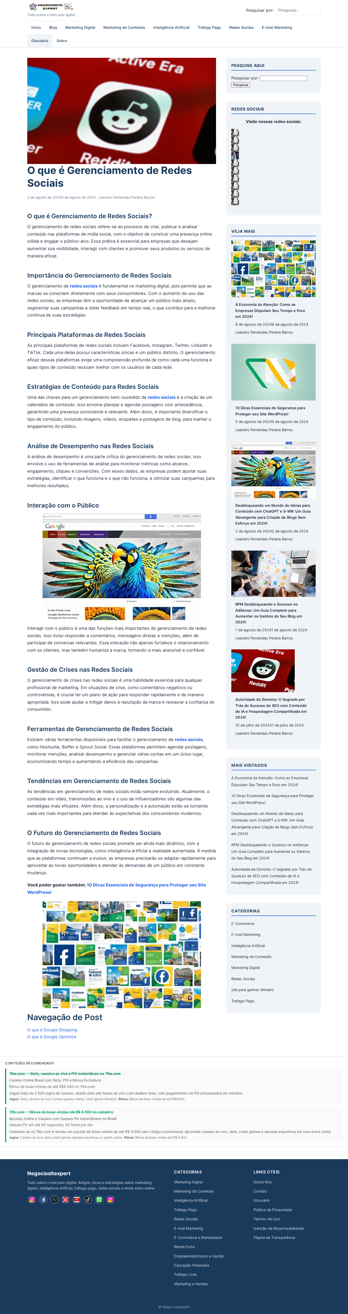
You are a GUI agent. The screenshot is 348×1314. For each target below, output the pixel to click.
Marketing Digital (80, 27)
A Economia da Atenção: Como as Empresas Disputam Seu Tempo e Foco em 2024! (270, 310)
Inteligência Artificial (171, 27)
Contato (260, 1191)
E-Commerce (242, 923)
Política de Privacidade (272, 1210)
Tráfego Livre (185, 1274)
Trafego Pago (243, 1001)
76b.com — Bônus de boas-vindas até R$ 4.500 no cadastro (61, 1112)
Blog (53, 27)
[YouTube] (76, 1199)
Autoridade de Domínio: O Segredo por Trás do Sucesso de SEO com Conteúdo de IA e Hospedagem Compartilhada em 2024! (271, 876)
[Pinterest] (65, 1199)
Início (36, 27)
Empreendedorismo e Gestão (199, 1256)
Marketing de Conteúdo (124, 27)
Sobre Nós (262, 1182)
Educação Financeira (191, 1265)
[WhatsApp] (99, 1199)
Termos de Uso (266, 1219)
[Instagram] (31, 1199)
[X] (54, 1199)
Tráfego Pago (209, 27)
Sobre (62, 40)
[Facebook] (43, 1199)
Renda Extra (184, 1246)
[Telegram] (110, 1199)
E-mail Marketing (277, 27)
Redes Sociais (241, 27)
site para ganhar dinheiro (252, 990)
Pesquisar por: (260, 10)
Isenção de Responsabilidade (278, 1228)
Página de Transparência (274, 1237)
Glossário (39, 40)
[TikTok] (87, 1199)
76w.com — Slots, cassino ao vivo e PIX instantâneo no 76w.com (65, 1073)
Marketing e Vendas (191, 1284)
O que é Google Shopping (52, 1029)
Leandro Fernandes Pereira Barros (127, 197)
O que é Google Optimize (51, 1036)
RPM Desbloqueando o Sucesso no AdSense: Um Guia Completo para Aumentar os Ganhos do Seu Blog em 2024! (270, 851)
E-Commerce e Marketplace (198, 1237)
